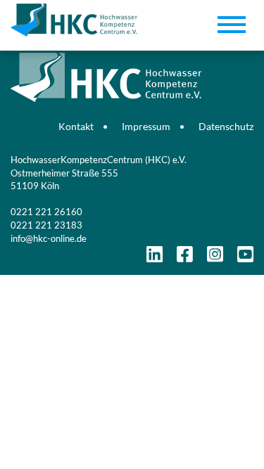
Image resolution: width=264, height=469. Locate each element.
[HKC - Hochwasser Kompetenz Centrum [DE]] (132, 56)
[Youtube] (245, 257)
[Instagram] (215, 257)
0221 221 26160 (46, 211)
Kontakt (76, 126)
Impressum (146, 126)
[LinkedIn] (154, 257)
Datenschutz (226, 126)
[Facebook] (185, 257)
